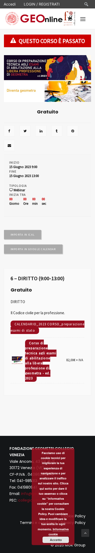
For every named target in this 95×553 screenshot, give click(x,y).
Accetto (56, 539)
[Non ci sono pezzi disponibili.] (9, 131)
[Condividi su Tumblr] (56, 131)
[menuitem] (86, 4)
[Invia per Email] (9, 146)
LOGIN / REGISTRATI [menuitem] (42, 4)
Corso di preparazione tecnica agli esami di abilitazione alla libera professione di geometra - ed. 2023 (40, 360)
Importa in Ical (23, 235)
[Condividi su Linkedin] (41, 131)
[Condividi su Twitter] (25, 131)
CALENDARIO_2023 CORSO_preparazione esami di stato (47, 327)
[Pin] (72, 131)
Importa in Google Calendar (33, 249)
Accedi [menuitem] (10, 4)
